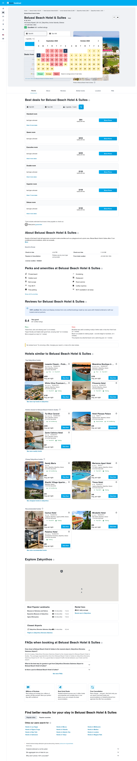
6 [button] (38, 55)
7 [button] (43, 55)
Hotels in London (93, 732)
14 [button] (43, 60)
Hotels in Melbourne (94, 727)
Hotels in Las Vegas (31, 727)
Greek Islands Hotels (49, 10)
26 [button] (65, 64)
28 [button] (43, 69)
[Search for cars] (3, 16)
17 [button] (56, 60)
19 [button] (65, 60)
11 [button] (61, 55)
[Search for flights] (3, 8)
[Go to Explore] (3, 24)
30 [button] (52, 69)
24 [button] (56, 64)
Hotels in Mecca (61, 727)
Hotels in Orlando (62, 729)
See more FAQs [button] (58, 673)
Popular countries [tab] (45, 717)
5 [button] (65, 51)
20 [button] (38, 64)
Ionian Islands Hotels (65, 10)
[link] (37, 401)
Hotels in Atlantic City (63, 732)
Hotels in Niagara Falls (95, 735)
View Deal (66, 378)
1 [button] (47, 51)
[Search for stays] (3, 12)
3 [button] (56, 51)
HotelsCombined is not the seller (37, 749)
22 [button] (47, 64)
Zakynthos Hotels (81, 10)
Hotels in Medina (93, 729)
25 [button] (61, 64)
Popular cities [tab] (31, 717)
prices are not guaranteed (66, 743)
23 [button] (52, 64)
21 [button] (43, 64)
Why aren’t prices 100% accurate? (37, 756)
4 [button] (71, 55)
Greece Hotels (33, 10)
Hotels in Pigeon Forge (32, 729)
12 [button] (65, 55)
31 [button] (98, 69)
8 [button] (47, 55)
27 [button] (38, 69)
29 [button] (47, 69)
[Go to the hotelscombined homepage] (14, 3)
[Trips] (3, 29)
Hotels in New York (31, 732)
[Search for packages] (3, 20)
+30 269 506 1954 (30, 25)
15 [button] (47, 60)
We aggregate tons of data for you (37, 752)
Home (25, 10)
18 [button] (61, 60)
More (26, 242)
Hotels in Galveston (31, 735)
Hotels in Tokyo (61, 735)
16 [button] (52, 60)
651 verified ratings (41, 27)
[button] (3, 3)
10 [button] (56, 55)
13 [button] (38, 60)
